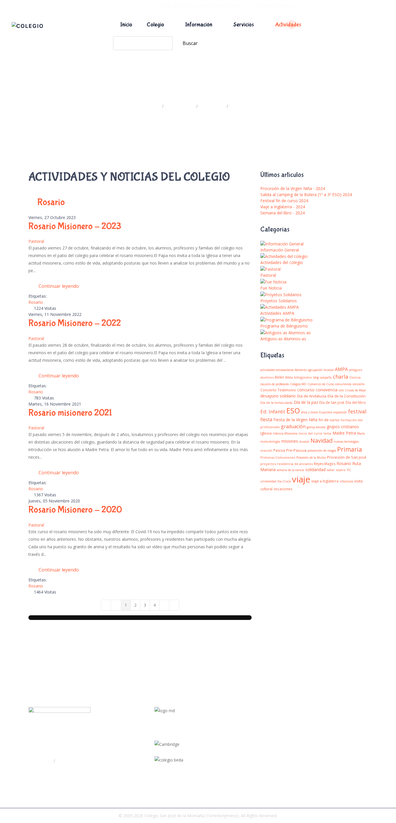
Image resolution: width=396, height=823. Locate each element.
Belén (279, 377)
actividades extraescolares (277, 370)
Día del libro (356, 402)
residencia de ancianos (295, 464)
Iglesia (266, 433)
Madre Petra (344, 433)
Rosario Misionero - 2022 (74, 323)
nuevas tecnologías (346, 441)
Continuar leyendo (59, 286)
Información (198, 24)
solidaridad (315, 469)
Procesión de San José (346, 457)
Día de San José (331, 402)
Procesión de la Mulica (311, 457)
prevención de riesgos (322, 450)
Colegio (155, 24)
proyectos (268, 464)
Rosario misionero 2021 (70, 413)
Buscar (190, 43)
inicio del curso (310, 433)
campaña (326, 377)
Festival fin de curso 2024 (284, 200)
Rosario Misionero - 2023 (74, 226)
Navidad (321, 440)
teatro (341, 470)
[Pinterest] (233, 760)
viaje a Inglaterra (325, 481)
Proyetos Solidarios (278, 300)
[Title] (233, 732)
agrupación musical (321, 370)
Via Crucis (284, 481)
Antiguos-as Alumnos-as (283, 338)
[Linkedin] (233, 753)
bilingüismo (303, 377)
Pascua (279, 450)
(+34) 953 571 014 (275, 6)
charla (340, 376)
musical (304, 441)
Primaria (349, 449)
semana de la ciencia (290, 470)
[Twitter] (233, 739)
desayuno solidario (278, 396)
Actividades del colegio (281, 262)
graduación (293, 426)
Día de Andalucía (311, 396)
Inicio (126, 24)
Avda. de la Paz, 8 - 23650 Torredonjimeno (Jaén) (83, 749)
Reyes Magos (324, 463)
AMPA (341, 369)
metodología (270, 441)
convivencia (326, 389)
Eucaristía (325, 412)
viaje (301, 479)
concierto (358, 384)
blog (316, 377)
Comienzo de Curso (321, 384)
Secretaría (67, 761)
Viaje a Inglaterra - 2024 (282, 206)
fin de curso (329, 419)
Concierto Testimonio (278, 390)
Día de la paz (306, 402)
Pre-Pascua (296, 450)
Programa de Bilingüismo (284, 326)
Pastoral (36, 241)
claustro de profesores (274, 384)
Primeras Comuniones (277, 457)
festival (357, 411)
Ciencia (355, 377)
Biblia (289, 377)
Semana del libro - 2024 (282, 213)
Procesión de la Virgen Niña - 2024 (292, 188)
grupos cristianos (343, 426)
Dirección (43, 761)
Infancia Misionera (285, 433)
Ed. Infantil (272, 411)
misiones (289, 441)
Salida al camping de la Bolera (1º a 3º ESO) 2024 (306, 194)
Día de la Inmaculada (276, 402)
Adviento (301, 370)
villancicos (346, 481)
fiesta (266, 419)
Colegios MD (298, 384)
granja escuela (316, 427)
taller (331, 470)
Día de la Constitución (347, 396)
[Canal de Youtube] (233, 746)
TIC (349, 470)
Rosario (35, 302)
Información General (279, 250)
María (361, 433)
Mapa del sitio (331, 731)
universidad (268, 481)
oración (266, 450)
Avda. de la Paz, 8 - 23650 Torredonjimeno (202, 6)
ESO (293, 410)
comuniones (343, 384)
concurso (306, 389)
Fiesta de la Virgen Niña (295, 419)
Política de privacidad (338, 741)
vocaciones (283, 488)
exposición (340, 412)
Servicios (243, 24)
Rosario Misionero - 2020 (75, 509)
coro (341, 390)
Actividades (288, 24)
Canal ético (328, 759)
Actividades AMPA (277, 313)
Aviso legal (328, 750)
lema (327, 433)
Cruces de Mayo (355, 390)
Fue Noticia (271, 288)
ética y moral (309, 412)
